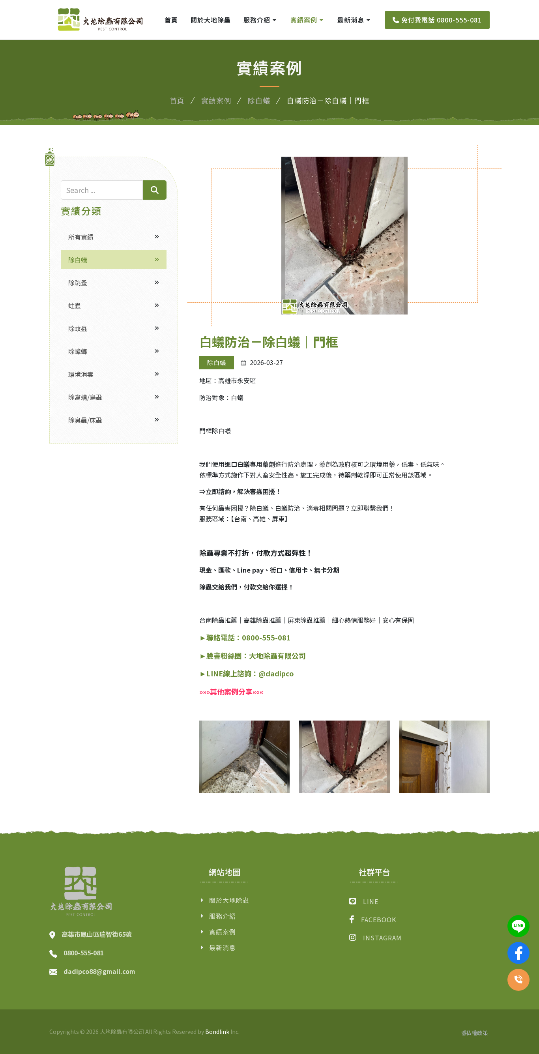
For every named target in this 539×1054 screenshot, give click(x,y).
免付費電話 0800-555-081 (440, 19)
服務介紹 (222, 916)
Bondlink (217, 1031)
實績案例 (216, 100)
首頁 (177, 100)
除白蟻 (259, 100)
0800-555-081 (84, 952)
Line (370, 901)
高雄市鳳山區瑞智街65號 (97, 934)
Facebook (378, 919)
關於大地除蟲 (229, 900)
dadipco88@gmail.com (99, 971)
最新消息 (222, 947)
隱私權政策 (474, 1033)
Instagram (382, 937)
